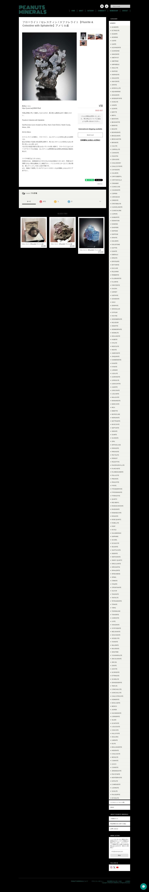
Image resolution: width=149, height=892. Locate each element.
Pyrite (114, 485)
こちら (98, 118)
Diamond (115, 224)
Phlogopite (116, 794)
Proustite (115, 482)
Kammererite (116, 360)
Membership (114, 11)
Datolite (115, 781)
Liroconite (116, 390)
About (81, 11)
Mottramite (116, 421)
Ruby (113, 526)
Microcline (116, 414)
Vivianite (115, 641)
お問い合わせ (114, 828)
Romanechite (116, 512)
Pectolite (115, 455)
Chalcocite (116, 754)
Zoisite (114, 665)
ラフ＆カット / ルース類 (117, 802)
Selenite (115, 546)
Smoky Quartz (117, 560)
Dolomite (115, 241)
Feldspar (115, 271)
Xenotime (115, 652)
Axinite (114, 105)
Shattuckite (116, 550)
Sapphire (115, 536)
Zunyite (114, 669)
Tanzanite (115, 594)
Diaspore (115, 227)
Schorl (114, 540)
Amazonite (115, 54)
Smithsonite (116, 557)
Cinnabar (115, 183)
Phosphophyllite (118, 465)
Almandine (115, 51)
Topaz (114, 607)
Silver (114, 720)
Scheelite (115, 679)
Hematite (115, 326)
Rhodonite (116, 509)
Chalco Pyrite (117, 166)
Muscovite (115, 424)
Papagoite (115, 448)
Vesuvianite (116, 635)
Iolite (114, 743)
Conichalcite (117, 689)
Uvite (114, 621)
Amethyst (115, 57)
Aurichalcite (116, 692)
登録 (119, 855)
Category (90, 11)
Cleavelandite (117, 207)
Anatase (115, 71)
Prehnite (115, 479)
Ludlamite (115, 394)
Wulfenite (115, 648)
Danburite (115, 217)
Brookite (115, 142)
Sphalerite (116, 570)
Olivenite (115, 438)
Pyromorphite (117, 489)
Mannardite (116, 400)
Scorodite (115, 672)
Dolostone (116, 244)
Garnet (114, 292)
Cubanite (115, 760)
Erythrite (115, 265)
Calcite (114, 146)
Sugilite (115, 791)
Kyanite (114, 366)
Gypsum (114, 312)
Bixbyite (114, 125)
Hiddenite (115, 750)
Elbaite (114, 251)
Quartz (114, 499)
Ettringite (115, 675)
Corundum (116, 197)
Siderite (115, 553)
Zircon (114, 662)
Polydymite (116, 774)
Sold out (90, 135)
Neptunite (115, 428)
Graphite (115, 305)
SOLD (112, 807)
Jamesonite (116, 353)
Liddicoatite (116, 383)
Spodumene (116, 574)
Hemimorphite (117, 329)
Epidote (114, 258)
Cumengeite (116, 784)
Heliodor (115, 322)
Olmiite (114, 434)
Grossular (116, 309)
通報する (100, 183)
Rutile (114, 529)
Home (73, 11)
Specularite (116, 563)
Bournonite (116, 132)
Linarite (115, 387)
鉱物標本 (113, 23)
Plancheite (116, 468)
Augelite (115, 102)
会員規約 (127, 881)
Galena (114, 288)
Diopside (115, 231)
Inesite (114, 349)
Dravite (114, 237)
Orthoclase (116, 445)
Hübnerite (115, 699)
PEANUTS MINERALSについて (79, 881)
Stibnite (114, 580)
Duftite (114, 248)
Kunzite (114, 363)
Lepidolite (115, 380)
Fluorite (115, 282)
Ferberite (115, 275)
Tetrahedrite (117, 601)
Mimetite (115, 411)
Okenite (114, 431)
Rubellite (115, 523)
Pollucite (115, 475)
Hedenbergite (117, 319)
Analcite (115, 68)
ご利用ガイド (114, 818)
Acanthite (115, 723)
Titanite (114, 604)
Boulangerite (117, 747)
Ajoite (114, 40)
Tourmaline (116, 611)
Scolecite (115, 543)
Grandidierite (117, 682)
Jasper (114, 709)
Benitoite (115, 118)
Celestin (115, 156)
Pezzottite (115, 462)
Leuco (114, 764)
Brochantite (116, 139)
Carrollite (116, 149)
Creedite (115, 200)
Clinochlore (116, 210)
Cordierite (116, 716)
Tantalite (115, 597)
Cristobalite (116, 203)
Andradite (115, 74)
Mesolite (115, 757)
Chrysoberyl (117, 176)
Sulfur (114, 591)
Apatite (114, 85)
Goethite (115, 295)
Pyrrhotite (116, 495)
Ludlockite (116, 726)
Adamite (114, 34)
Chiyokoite (116, 169)
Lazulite (115, 373)
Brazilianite (116, 135)
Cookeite (115, 767)
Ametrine (115, 61)
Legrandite (116, 377)
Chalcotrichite (117, 696)
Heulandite (116, 336)
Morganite (116, 417)
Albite (114, 44)
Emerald (115, 254)
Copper (114, 193)
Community (102, 11)
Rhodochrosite (117, 506)
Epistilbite (115, 261)
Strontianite (116, 587)
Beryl (114, 115)
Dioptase (115, 234)
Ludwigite (115, 787)
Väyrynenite (116, 628)
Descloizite (116, 703)
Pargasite (115, 451)
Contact (125, 11)
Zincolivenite (117, 658)
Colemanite (116, 190)
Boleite (114, 129)
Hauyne (114, 315)
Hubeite (114, 339)
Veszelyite (115, 638)
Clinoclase (116, 186)
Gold (113, 302)
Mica (113, 407)
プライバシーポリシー (98, 881)
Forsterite (116, 285)
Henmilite (115, 332)
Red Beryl (115, 502)
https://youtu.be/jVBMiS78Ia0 (31, 108)
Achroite (115, 27)
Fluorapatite (116, 278)
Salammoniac (116, 533)
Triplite (114, 686)
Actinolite (115, 30)
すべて (29, 201)
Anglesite (115, 78)
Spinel (114, 577)
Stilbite (114, 584)
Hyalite (114, 343)
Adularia (115, 737)
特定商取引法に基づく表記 (118, 823)
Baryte (114, 112)
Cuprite (114, 214)
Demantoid (116, 220)
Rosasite (115, 516)
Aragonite (115, 95)
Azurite (114, 108)
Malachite (115, 397)
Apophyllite (116, 88)
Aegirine (115, 37)
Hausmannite (116, 713)
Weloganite (116, 631)
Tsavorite (115, 614)
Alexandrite (116, 47)
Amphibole (115, 64)
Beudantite (116, 122)
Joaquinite (115, 356)
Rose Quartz (116, 519)
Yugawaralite (117, 655)
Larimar (115, 370)
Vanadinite (115, 624)
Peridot (114, 458)
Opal (113, 441)
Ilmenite (115, 740)
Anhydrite (115, 81)
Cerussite (115, 159)
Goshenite (115, 299)
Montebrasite (117, 777)
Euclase (115, 268)
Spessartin (116, 567)
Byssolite (115, 798)
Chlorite (115, 173)
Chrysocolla (117, 180)
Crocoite (115, 730)
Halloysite (116, 733)
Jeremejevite (116, 771)
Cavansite (115, 152)
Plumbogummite (117, 472)
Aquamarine (116, 91)
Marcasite (115, 404)
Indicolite (115, 346)
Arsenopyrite (117, 98)
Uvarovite (115, 618)
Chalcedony (116, 163)
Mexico (114, 706)
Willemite (115, 645)
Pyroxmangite (117, 492)
